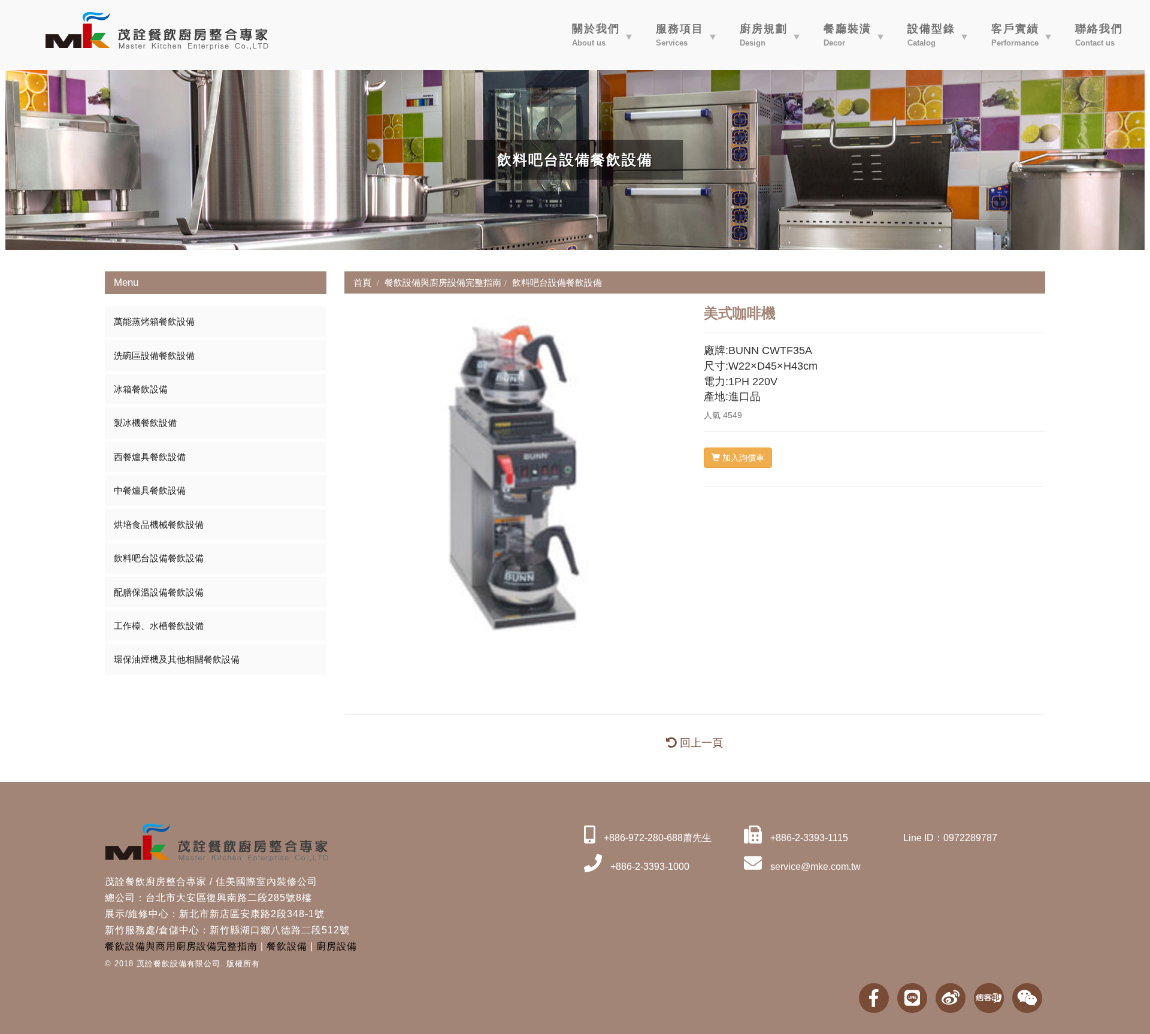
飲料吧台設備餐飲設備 (159, 558)
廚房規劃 (764, 35)
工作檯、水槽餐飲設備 (159, 626)
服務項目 (680, 35)
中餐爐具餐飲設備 (150, 490)
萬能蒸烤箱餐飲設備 (154, 321)
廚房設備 (336, 946)
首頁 (362, 282)
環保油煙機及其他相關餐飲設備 (177, 659)
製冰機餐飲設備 (145, 423)
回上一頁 (700, 743)
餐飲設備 (287, 946)
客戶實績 (1015, 35)
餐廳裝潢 (847, 35)
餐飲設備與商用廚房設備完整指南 (181, 946)
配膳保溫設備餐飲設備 (159, 592)
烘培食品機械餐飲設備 (159, 524)
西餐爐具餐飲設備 (150, 457)
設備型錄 (931, 35)
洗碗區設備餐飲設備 (154, 355)
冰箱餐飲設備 (141, 389)
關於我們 (596, 35)
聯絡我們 (1099, 35)
